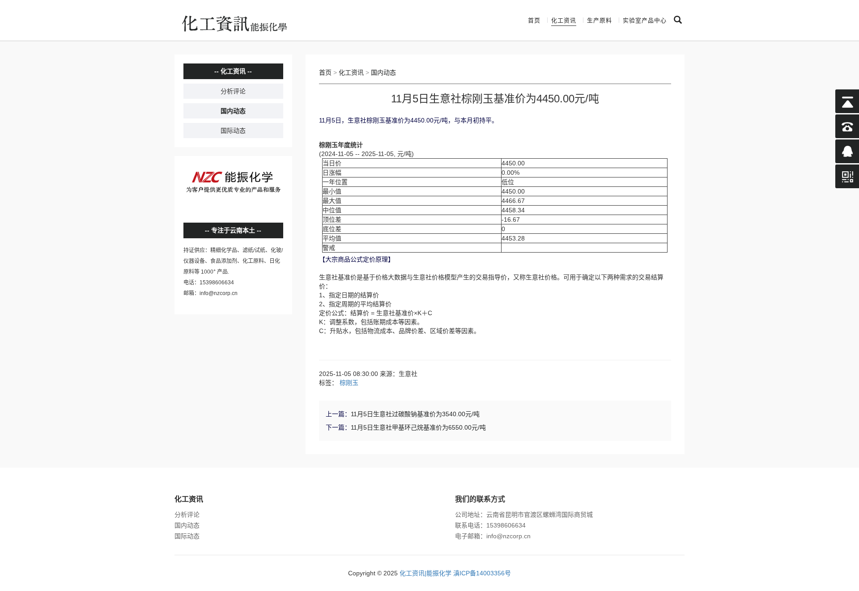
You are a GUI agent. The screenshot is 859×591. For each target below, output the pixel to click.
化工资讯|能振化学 (425, 573)
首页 (534, 20)
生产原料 (599, 20)
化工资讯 (563, 20)
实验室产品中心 (645, 20)
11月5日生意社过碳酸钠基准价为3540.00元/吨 (415, 414)
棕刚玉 (349, 382)
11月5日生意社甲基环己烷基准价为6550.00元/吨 (418, 427)
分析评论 (233, 91)
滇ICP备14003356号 (482, 573)
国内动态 (233, 110)
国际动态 (233, 130)
